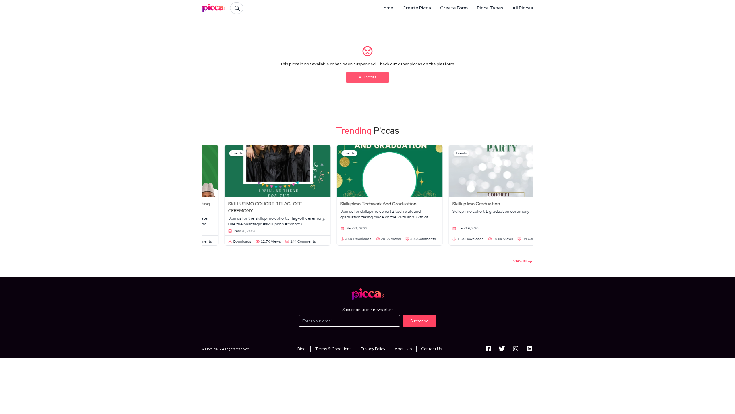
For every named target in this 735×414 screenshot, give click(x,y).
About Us (403, 348)
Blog (301, 348)
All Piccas (367, 77)
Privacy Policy (373, 348)
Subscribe (419, 320)
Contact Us (431, 348)
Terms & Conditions (333, 348)
